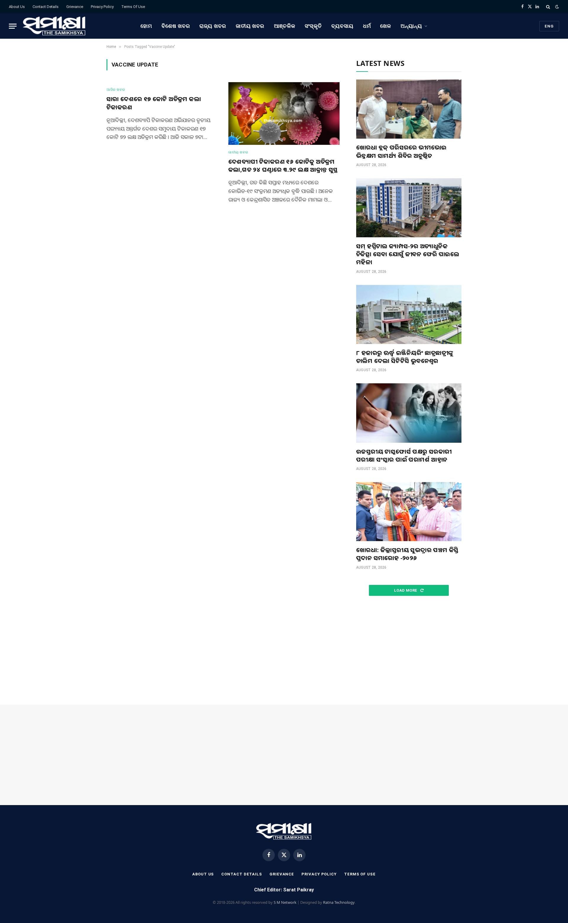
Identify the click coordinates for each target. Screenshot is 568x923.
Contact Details (46, 6)
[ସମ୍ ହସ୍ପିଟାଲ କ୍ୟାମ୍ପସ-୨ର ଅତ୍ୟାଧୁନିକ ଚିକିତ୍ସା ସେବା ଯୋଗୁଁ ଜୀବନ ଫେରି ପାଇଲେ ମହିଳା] (409, 207)
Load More (406, 590)
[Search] (548, 6)
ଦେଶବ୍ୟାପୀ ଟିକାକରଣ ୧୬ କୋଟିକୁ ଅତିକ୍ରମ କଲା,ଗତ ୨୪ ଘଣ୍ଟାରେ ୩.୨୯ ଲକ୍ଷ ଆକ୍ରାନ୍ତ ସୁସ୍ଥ (283, 165)
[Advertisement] (409, 650)
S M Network (285, 902)
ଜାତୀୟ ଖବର (250, 26)
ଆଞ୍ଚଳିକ (284, 26)
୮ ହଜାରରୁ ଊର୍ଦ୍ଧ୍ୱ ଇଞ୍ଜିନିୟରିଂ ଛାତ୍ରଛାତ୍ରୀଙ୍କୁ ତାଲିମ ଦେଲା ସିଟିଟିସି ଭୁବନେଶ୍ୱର (404, 357)
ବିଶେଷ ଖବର (176, 26)
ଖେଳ (385, 26)
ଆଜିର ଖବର (115, 89)
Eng (549, 26)
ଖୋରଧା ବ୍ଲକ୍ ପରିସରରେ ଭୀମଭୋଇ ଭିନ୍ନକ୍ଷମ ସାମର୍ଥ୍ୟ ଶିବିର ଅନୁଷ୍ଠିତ (401, 151)
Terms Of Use (133, 6)
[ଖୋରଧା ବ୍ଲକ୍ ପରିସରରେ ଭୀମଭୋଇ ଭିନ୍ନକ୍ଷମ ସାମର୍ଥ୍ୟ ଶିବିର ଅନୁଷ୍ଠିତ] (409, 109)
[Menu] (13, 26)
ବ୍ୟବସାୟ (342, 26)
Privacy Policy (102, 6)
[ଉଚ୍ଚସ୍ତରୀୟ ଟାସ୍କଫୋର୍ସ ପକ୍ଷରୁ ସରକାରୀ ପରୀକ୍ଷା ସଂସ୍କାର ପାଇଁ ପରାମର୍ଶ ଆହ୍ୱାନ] (409, 412)
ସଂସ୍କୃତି (313, 26)
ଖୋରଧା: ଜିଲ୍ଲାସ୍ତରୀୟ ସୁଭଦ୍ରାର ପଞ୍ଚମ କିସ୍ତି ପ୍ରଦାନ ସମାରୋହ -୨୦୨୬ (407, 554)
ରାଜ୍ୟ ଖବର (212, 26)
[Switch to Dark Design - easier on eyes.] (556, 7)
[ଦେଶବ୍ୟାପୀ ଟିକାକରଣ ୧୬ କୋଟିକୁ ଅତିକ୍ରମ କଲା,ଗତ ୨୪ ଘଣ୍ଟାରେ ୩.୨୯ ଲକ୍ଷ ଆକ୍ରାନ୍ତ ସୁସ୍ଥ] (284, 113)
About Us (17, 6)
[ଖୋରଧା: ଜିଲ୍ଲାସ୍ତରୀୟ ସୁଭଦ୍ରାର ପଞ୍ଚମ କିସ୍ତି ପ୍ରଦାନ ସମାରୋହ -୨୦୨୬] (409, 511)
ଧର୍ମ (367, 26)
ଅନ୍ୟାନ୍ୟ (411, 26)
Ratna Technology (339, 902)
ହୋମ (146, 26)
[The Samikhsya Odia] (54, 26)
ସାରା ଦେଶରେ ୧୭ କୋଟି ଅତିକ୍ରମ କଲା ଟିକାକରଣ (153, 103)
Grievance (74, 6)
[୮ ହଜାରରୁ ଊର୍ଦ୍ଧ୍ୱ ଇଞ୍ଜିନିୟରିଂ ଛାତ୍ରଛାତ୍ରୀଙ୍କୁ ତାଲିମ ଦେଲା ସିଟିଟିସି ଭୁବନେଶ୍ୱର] (409, 314)
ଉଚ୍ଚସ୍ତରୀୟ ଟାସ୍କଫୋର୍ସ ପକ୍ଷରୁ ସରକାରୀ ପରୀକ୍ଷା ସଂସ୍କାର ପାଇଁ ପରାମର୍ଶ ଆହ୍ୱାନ (404, 455)
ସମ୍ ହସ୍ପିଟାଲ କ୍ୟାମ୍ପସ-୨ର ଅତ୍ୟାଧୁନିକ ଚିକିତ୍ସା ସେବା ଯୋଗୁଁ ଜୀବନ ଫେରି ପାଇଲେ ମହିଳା (407, 254)
